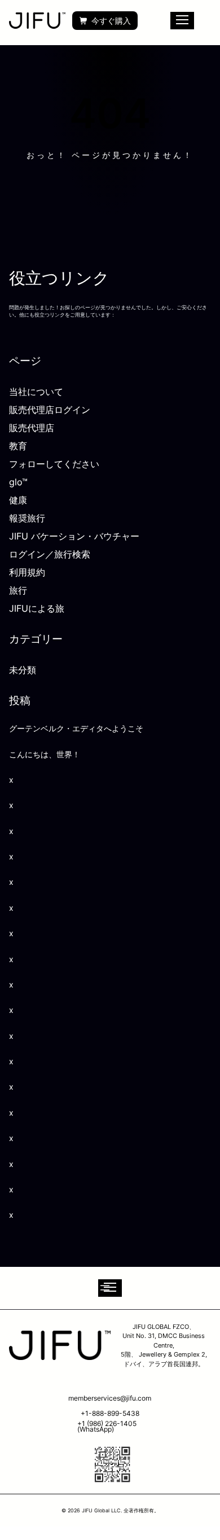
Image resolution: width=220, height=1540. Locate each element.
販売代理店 (31, 427)
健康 (18, 500)
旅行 (18, 590)
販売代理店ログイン (49, 409)
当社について (36, 391)
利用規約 (27, 572)
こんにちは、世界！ (44, 754)
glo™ (18, 482)
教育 (18, 445)
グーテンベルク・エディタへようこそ (76, 728)
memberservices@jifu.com (109, 1398)
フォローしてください (54, 464)
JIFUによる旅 (36, 608)
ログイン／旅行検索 (49, 554)
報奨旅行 (27, 518)
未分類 (22, 669)
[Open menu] (110, 1288)
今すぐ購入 (111, 20)
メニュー (182, 20)
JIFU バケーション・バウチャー (74, 536)
